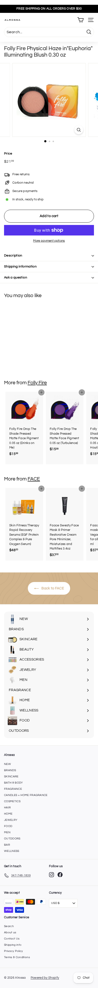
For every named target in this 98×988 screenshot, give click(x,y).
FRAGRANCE (13, 788)
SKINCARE (11, 776)
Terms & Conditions (17, 957)
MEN (7, 832)
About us (10, 932)
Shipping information (20, 266)
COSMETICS (12, 801)
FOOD (8, 826)
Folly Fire (37, 382)
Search (9, 926)
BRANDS (10, 770)
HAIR (7, 807)
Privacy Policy (13, 951)
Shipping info (12, 944)
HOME (8, 813)
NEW (7, 764)
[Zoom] (78, 129)
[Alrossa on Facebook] (60, 874)
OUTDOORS (12, 838)
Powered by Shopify (45, 977)
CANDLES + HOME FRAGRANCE (26, 795)
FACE (34, 478)
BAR (7, 844)
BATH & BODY (13, 782)
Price (8, 153)
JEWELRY (10, 820)
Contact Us (12, 938)
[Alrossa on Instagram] (51, 874)
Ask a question (15, 277)
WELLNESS (11, 851)
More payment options (49, 240)
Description (13, 255)
